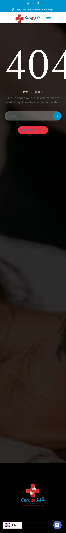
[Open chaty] (57, 525)
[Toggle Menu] (48, 18)
